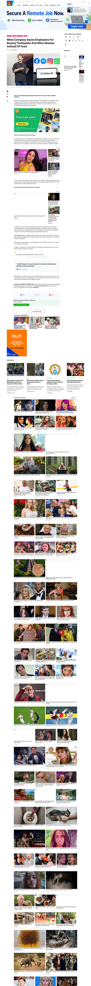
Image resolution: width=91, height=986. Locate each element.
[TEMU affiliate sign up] (17, 343)
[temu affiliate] (36, 120)
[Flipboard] (69, 42)
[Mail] (82, 42)
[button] (83, 1)
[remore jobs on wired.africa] (45, 18)
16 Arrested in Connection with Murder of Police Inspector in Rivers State (15, 382)
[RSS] (72, 42)
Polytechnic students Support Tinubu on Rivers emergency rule (55, 382)
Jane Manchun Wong (19, 235)
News (14, 35)
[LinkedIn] (75, 42)
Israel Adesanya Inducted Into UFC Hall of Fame (75, 381)
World (25, 35)
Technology (19, 35)
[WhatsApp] (79, 42)
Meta (26, 142)
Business (9, 35)
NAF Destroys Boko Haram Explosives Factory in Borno (35, 382)
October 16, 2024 (38, 254)
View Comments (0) (37, 311)
